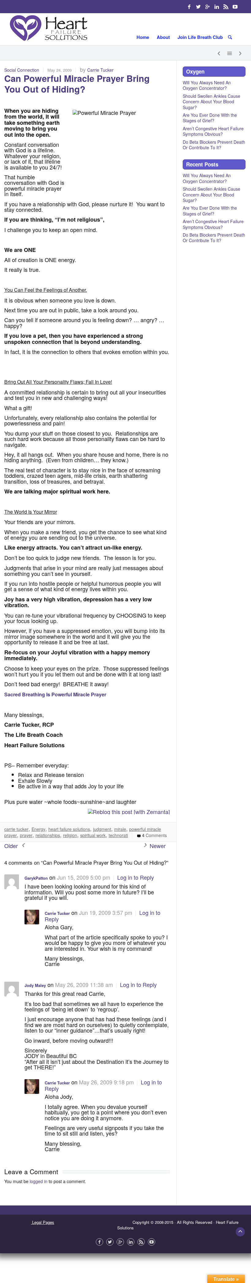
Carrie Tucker (100, 70)
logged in (38, 1181)
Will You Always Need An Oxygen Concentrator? (207, 85)
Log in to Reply (135, 877)
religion (70, 835)
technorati (118, 835)
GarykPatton (36, 878)
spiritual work (93, 835)
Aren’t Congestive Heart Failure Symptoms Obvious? (213, 131)
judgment (102, 829)
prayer (26, 835)
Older (11, 846)
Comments (154, 835)
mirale (120, 829)
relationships (48, 835)
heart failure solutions (69, 829)
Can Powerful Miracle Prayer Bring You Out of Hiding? (77, 83)
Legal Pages (42, 1222)
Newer (157, 846)
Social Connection (21, 70)
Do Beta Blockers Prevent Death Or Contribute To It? (214, 144)
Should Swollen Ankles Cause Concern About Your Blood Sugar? (211, 101)
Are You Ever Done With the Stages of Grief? (210, 118)
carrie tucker (16, 829)
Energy (38, 829)
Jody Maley (35, 985)
